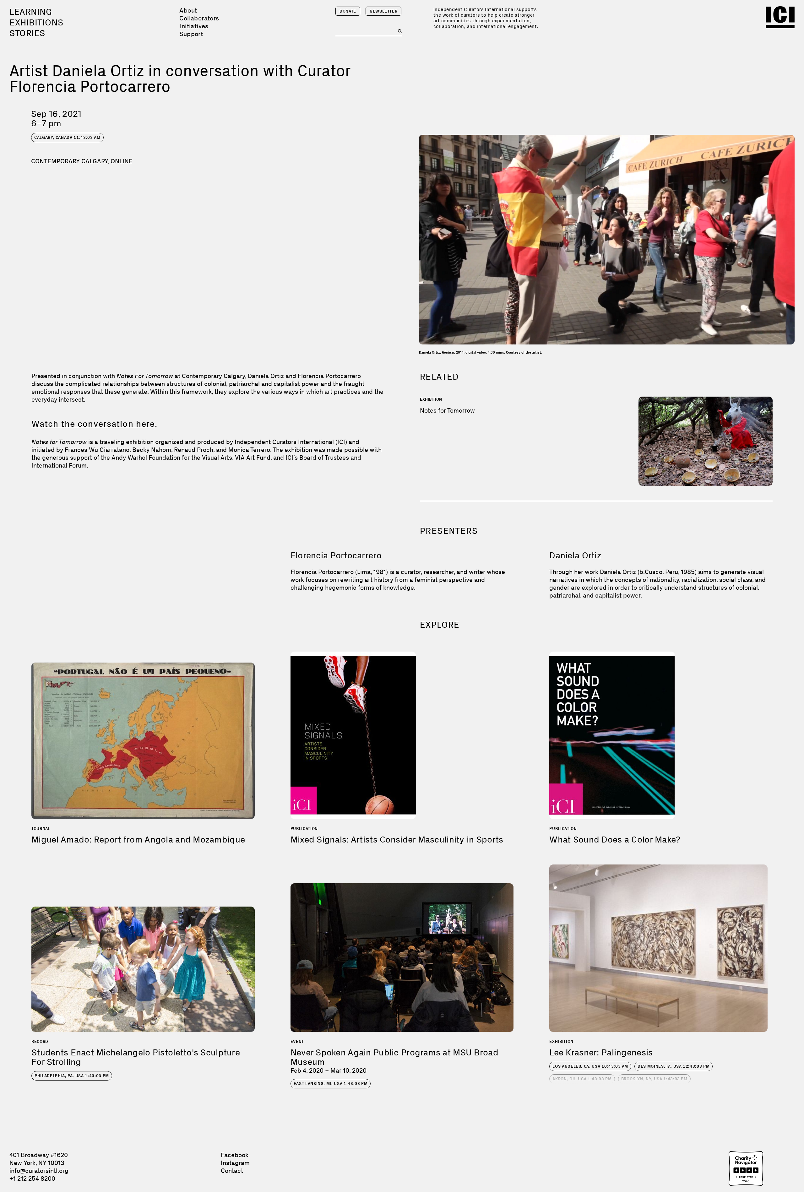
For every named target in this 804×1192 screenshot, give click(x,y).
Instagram (235, 1163)
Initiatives (193, 26)
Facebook (234, 1155)
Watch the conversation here (93, 424)
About (188, 10)
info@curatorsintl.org (38, 1170)
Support (191, 34)
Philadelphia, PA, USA (72, 1075)
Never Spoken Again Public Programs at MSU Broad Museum (394, 1057)
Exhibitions (36, 22)
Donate (348, 11)
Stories (27, 33)
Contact (232, 1170)
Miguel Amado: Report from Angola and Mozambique (138, 839)
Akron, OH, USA (581, 1078)
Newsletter (384, 11)
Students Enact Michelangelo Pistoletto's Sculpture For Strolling (135, 1057)
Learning (30, 12)
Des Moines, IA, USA (673, 1066)
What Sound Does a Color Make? (614, 839)
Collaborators (199, 18)
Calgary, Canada (67, 137)
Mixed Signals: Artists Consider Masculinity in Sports (397, 839)
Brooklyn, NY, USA (654, 1078)
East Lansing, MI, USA (331, 1083)
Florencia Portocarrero (336, 555)
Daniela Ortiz (575, 555)
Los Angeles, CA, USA (590, 1066)
